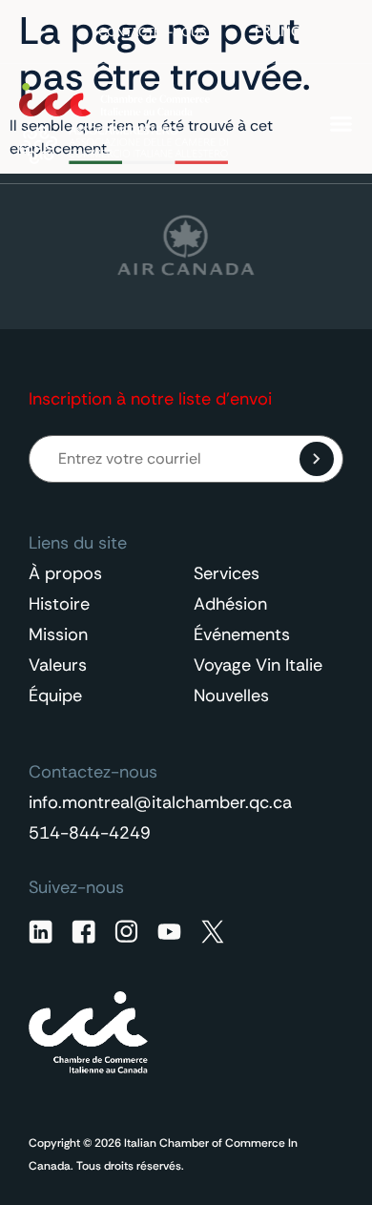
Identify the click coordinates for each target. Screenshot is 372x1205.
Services (226, 573)
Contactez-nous (152, 32)
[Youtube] (169, 932)
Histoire (59, 603)
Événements (242, 634)
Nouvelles (231, 695)
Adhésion (230, 603)
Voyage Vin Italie (258, 665)
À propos (65, 573)
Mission (58, 634)
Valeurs (58, 665)
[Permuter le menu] (341, 123)
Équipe (55, 695)
